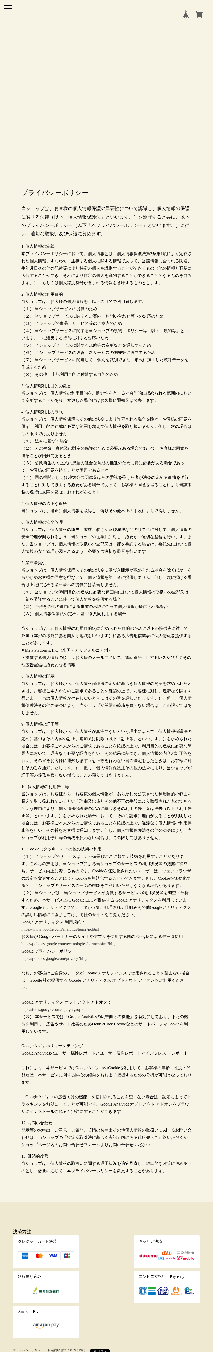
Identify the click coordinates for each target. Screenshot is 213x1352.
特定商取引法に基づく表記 (66, 1350)
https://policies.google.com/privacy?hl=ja (54, 958)
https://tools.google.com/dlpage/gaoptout (54, 1009)
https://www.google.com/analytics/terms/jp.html (60, 929)
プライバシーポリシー (28, 1350)
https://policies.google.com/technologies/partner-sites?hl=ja (69, 944)
